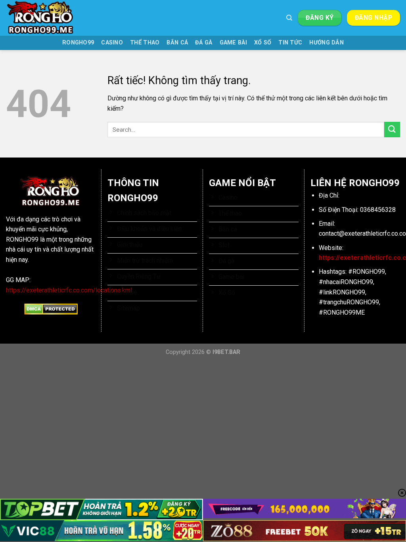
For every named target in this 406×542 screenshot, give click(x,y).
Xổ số (262, 42)
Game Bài (233, 42)
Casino (112, 42)
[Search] (289, 17)
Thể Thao (144, 42)
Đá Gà (203, 42)
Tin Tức (290, 42)
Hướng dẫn (326, 42)
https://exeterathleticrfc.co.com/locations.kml (69, 290)
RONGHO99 (78, 42)
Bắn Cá (177, 42)
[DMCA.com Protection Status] (51, 308)
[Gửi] (392, 129)
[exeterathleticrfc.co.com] (45, 18)
